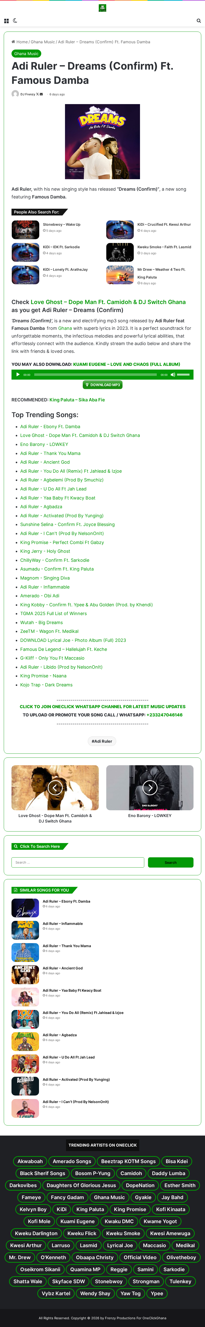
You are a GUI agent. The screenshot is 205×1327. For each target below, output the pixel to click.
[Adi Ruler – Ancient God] (25, 974)
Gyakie (143, 1197)
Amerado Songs (72, 1161)
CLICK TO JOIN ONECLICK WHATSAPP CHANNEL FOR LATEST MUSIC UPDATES (103, 706)
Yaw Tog (130, 1293)
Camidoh (131, 1173)
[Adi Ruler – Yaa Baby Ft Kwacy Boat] (25, 997)
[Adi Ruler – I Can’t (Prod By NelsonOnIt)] (25, 1108)
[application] (103, 375)
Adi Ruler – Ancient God (63, 968)
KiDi (61, 1209)
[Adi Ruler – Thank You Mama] (25, 952)
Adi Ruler (103, 741)
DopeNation (140, 1185)
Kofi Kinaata (170, 1209)
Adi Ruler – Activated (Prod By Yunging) (76, 1079)
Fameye (31, 1197)
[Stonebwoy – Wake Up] (25, 229)
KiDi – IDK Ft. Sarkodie (61, 247)
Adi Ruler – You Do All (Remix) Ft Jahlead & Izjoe (83, 1012)
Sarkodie (174, 1269)
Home (21, 41)
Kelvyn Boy (33, 1209)
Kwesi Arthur (26, 1245)
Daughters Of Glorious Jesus (81, 1185)
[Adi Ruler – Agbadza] (25, 1041)
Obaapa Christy (95, 1257)
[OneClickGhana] (102, 8)
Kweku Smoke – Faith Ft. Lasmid (164, 247)
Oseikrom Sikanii (40, 1269)
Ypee (157, 1293)
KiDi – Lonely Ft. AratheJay (65, 269)
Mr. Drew (20, 1257)
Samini (146, 1269)
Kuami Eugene (77, 1221)
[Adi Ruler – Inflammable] (25, 930)
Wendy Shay (95, 1293)
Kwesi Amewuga (170, 1233)
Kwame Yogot (160, 1221)
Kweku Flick (82, 1233)
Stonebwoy (109, 1281)
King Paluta (90, 1209)
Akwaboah (30, 1161)
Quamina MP (85, 1269)
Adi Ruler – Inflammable (63, 923)
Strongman (146, 1281)
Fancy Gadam (67, 1197)
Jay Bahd (173, 1197)
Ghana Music (43, 41)
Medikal (185, 1245)
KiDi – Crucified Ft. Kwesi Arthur (164, 224)
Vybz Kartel (56, 1293)
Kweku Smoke (123, 1233)
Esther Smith (180, 1185)
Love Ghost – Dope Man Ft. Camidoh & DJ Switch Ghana (108, 302)
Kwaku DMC (119, 1221)
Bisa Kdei (177, 1161)
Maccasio (154, 1245)
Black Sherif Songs (42, 1173)
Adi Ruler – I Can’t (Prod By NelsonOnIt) (76, 1102)
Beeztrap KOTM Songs (128, 1161)
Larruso (61, 1245)
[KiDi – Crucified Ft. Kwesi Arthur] (120, 229)
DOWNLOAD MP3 (105, 385)
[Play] (18, 374)
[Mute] (173, 374)
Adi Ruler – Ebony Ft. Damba (66, 901)
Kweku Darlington (36, 1233)
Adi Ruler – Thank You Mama (67, 946)
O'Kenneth (53, 1257)
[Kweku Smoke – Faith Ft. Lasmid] (120, 252)
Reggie (119, 1269)
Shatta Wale (28, 1281)
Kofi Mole (39, 1221)
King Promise (130, 1209)
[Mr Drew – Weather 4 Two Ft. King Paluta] (120, 275)
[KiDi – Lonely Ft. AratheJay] (25, 275)
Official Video (140, 1257)
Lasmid (88, 1245)
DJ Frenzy (27, 94)
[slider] (184, 374)
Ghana (65, 328)
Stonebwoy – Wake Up (61, 224)
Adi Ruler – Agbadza (60, 1035)
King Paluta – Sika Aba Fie (77, 399)
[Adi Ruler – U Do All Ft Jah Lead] (25, 1063)
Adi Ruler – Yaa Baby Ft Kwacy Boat (72, 990)
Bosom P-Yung (92, 1173)
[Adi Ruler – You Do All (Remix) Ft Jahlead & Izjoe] (25, 1019)
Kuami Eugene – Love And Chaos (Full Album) (126, 364)
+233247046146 (164, 714)
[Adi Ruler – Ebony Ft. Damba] (25, 908)
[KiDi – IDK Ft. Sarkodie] (25, 252)
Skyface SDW (68, 1281)
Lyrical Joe (120, 1245)
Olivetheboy (181, 1257)
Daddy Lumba (168, 1173)
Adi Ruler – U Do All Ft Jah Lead (69, 1057)
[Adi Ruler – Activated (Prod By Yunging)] (25, 1086)
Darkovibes (23, 1185)
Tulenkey (181, 1281)
